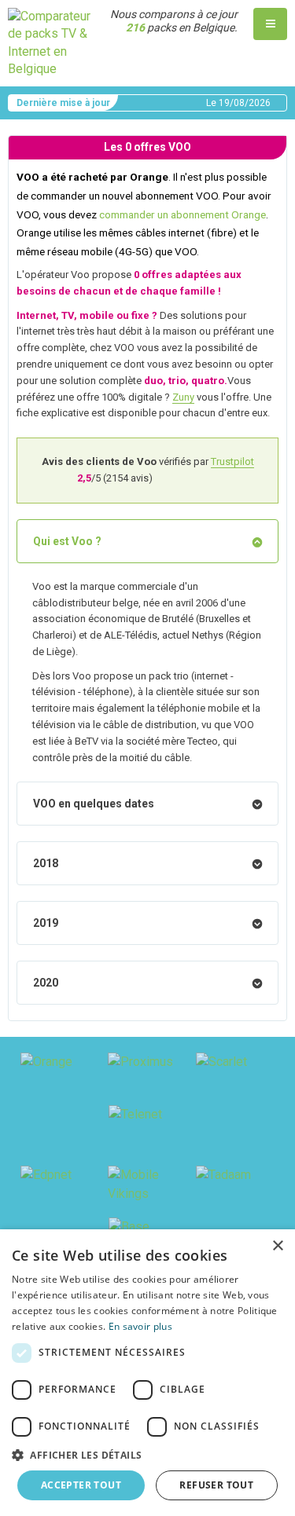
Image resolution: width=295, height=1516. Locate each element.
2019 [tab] (45, 923)
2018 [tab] (45, 863)
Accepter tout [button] (81, 1485)
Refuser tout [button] (216, 1485)
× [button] (277, 1246)
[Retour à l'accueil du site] (49, 42)
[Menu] (270, 24)
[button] (147, 1454)
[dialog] (147, 1372)
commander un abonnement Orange (182, 214)
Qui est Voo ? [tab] (67, 541)
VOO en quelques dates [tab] (93, 803)
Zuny (183, 397)
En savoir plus (140, 1326)
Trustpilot (232, 461)
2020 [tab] (45, 982)
